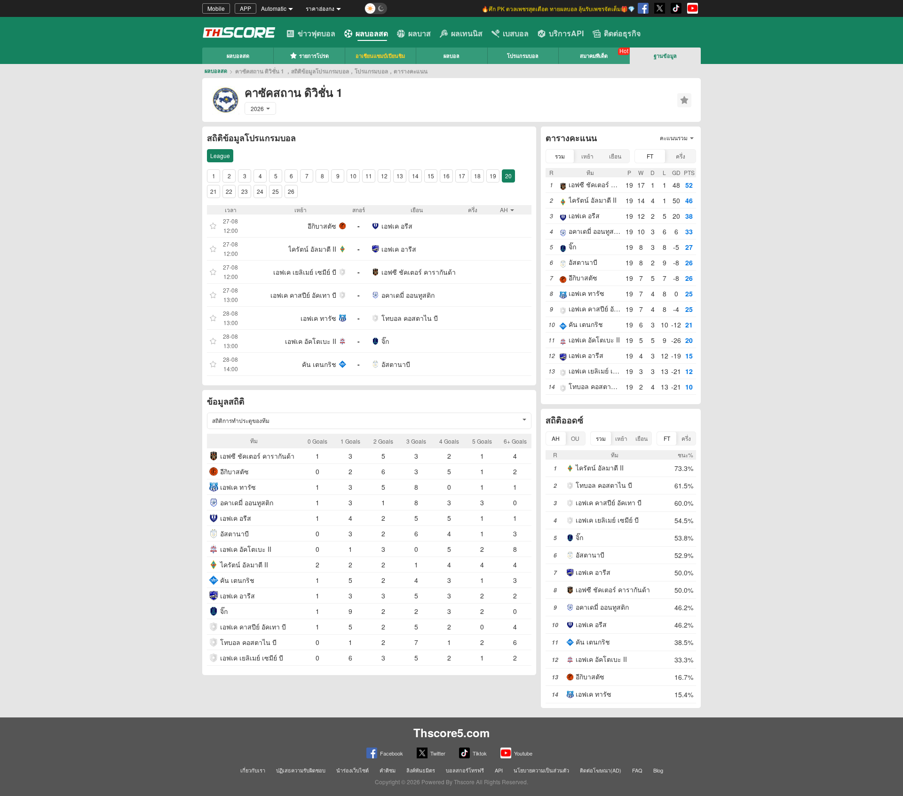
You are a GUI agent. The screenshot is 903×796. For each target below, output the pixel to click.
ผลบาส (419, 33)
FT (650, 156)
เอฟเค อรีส (396, 226)
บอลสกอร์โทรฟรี (465, 770)
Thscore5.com (451, 732)
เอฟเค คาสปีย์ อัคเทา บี (303, 295)
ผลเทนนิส (467, 33)
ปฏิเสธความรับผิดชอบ (300, 770)
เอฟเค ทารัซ (318, 318)
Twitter (437, 753)
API (499, 770)
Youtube (523, 753)
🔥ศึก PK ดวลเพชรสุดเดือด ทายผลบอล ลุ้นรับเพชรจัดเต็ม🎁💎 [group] (558, 8)
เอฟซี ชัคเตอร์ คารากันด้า (418, 272)
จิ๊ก (385, 341)
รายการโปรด (314, 55)
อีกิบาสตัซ (322, 226)
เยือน (615, 156)
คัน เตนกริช (319, 364)
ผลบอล (451, 55)
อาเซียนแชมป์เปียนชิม (380, 55)
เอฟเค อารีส (398, 249)
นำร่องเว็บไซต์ (352, 770)
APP (245, 8)
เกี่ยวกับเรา (252, 770)
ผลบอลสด (372, 33)
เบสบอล (516, 33)
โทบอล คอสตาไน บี (409, 318)
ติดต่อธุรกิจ (622, 33)
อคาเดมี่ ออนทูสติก (408, 295)
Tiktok (480, 753)
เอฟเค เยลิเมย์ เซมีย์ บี (304, 272)
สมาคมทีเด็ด (594, 55)
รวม (560, 156)
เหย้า (587, 156)
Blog (658, 770)
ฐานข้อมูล (665, 55)
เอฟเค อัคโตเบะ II (310, 341)
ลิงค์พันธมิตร (420, 770)
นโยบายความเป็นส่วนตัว (541, 770)
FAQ (637, 770)
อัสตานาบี (395, 364)
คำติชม (388, 770)
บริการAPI (566, 33)
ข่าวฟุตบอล (316, 33)
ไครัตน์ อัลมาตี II (312, 249)
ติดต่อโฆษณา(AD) (600, 770)
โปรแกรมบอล (523, 55)
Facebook (391, 753)
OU (575, 438)
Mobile (216, 8)
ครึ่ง (680, 156)
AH (556, 438)
